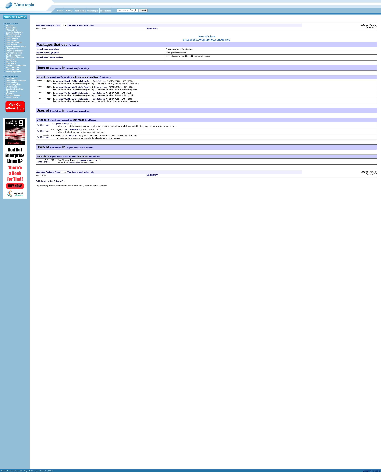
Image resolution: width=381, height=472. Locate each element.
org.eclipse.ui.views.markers (80, 148)
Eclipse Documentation (16, 65)
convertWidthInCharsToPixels (72, 99)
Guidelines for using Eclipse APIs (50, 181)
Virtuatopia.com (12, 70)
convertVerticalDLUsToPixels (72, 93)
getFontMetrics (64, 124)
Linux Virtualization (14, 42)
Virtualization (11, 79)
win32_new (71, 135)
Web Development (13, 55)
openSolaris (11, 63)
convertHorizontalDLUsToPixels (73, 87)
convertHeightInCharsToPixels (72, 81)
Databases (10, 59)
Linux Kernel (11, 45)
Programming (12, 49)
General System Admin (16, 81)
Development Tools (14, 53)
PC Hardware (11, 91)
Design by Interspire (371, 471)
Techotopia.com (12, 67)
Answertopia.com (13, 72)
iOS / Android (11, 30)
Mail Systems (11, 61)
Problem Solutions (13, 95)
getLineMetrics (73, 130)
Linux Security (12, 38)
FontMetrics (73, 45)
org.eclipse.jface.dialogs (78, 68)
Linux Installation (13, 36)
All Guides (10, 26)
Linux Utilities (11, 40)
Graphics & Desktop (14, 89)
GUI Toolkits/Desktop (15, 57)
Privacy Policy (12, 97)
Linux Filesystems (13, 85)
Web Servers (11, 87)
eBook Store (11, 28)
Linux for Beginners (14, 32)
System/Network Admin (16, 47)
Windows (10, 93)
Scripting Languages (14, 51)
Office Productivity (14, 34)
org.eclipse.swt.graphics (78, 111)
